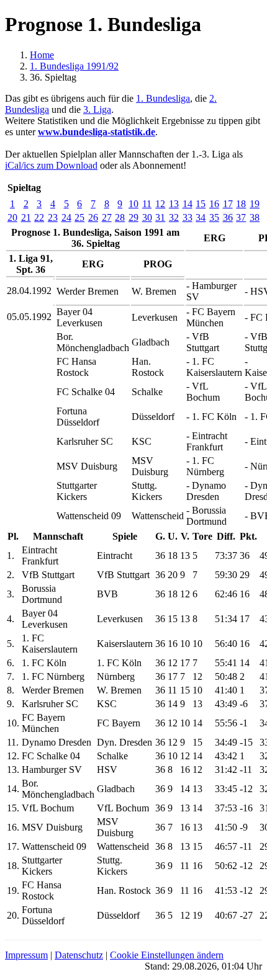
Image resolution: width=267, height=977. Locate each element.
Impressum (26, 955)
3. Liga (97, 109)
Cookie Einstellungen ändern (167, 955)
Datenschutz (79, 955)
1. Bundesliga (163, 98)
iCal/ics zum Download (51, 165)
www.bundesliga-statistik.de (96, 132)
